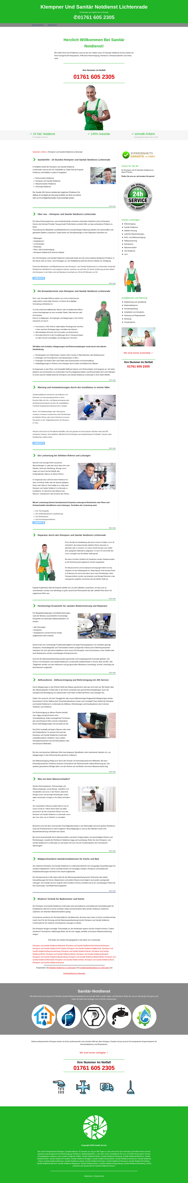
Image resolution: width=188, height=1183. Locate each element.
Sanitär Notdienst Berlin (91, 1156)
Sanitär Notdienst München (133, 1156)
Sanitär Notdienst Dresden (95, 1161)
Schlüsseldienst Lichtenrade (74, 973)
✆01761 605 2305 (94, 17)
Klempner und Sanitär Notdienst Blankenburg (50, 957)
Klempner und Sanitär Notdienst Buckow (48, 962)
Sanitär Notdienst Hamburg (111, 1156)
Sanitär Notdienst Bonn (90, 1163)
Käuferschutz (52, 25)
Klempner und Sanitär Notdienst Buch (99, 960)
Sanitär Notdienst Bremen (54, 1161)
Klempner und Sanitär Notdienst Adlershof (49, 946)
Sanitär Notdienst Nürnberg (134, 1163)
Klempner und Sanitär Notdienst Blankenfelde (86, 957)
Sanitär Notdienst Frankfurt (60, 1159)
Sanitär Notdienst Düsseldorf (103, 1159)
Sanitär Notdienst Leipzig (74, 1161)
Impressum (88, 1176)
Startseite (36, 152)
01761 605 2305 (94, 76)
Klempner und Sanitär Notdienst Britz (69, 960)
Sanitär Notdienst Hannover (117, 1161)
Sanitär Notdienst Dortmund (126, 1159)
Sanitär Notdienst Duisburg (139, 1161)
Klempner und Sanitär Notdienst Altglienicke (84, 948)
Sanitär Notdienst (38, 25)
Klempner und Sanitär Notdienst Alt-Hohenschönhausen (87, 946)
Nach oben (112, 206)
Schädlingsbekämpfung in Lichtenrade (94, 968)
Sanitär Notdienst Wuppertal (69, 1163)
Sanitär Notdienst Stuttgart (81, 1159)
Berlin (44, 152)
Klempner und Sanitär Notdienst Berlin (76, 951)
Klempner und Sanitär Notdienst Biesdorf (92, 954)
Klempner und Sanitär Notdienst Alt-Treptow (49, 948)
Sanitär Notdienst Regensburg (111, 1163)
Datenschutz (99, 1176)
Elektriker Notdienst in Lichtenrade (62, 968)
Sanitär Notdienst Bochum (47, 1163)
